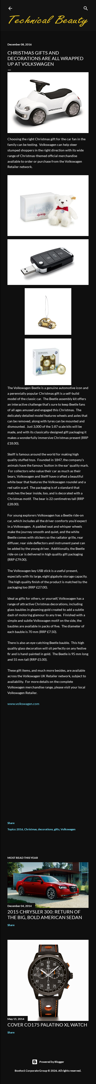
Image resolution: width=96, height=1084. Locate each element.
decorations (45, 829)
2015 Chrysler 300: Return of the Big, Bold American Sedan (44, 914)
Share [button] (10, 823)
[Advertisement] (48, 760)
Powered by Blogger (51, 1061)
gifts (56, 829)
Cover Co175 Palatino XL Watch (47, 1024)
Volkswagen (68, 829)
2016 (20, 829)
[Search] (86, 7)
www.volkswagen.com (23, 704)
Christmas (30, 829)
